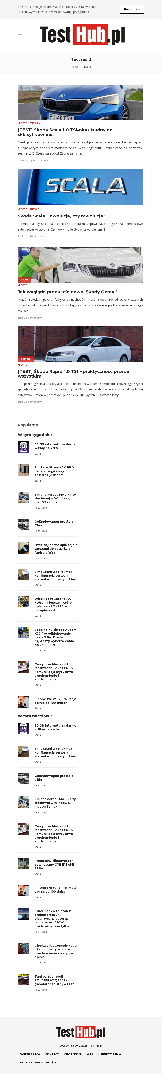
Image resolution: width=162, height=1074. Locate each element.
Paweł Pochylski (27, 160)
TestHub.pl (24, 236)
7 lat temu (43, 160)
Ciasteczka (73, 1054)
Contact (52, 1054)
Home (74, 66)
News (35, 209)
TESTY (35, 123)
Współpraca (30, 1054)
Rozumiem (132, 9)
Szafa (38, 453)
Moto (23, 123)
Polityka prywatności (38, 1062)
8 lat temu (37, 236)
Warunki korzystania (104, 1054)
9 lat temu (37, 401)
